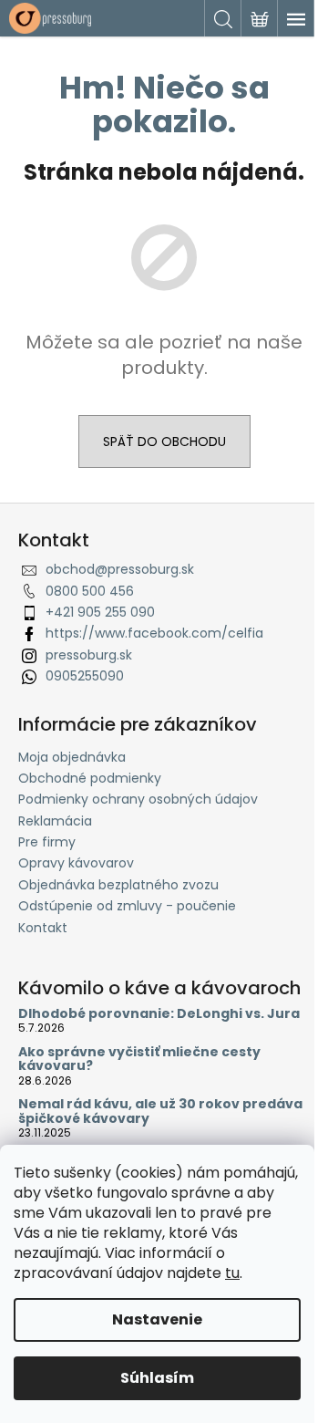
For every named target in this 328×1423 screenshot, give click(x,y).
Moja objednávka (72, 757)
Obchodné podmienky (89, 778)
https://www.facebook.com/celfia (154, 633)
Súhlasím (157, 1377)
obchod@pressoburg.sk (120, 569)
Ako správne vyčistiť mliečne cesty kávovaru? (139, 1059)
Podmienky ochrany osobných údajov (138, 799)
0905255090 (85, 676)
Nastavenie (157, 1319)
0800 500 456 (90, 591)
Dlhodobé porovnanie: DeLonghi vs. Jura (159, 1014)
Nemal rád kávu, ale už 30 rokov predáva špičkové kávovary (160, 1111)
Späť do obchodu (164, 441)
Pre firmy (47, 842)
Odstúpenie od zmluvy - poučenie (127, 906)
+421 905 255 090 (100, 612)
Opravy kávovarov (76, 863)
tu (232, 1272)
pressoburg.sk (89, 655)
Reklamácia (55, 821)
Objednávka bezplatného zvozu (118, 885)
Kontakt (42, 928)
